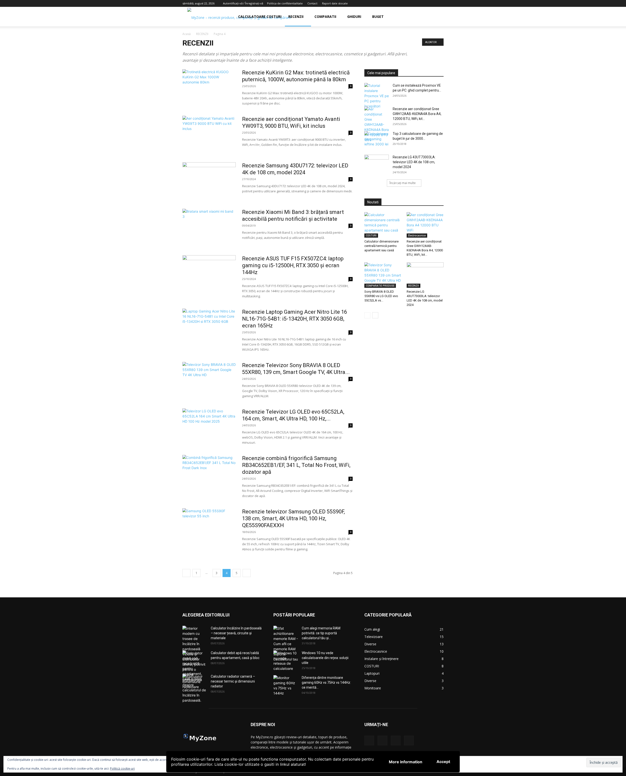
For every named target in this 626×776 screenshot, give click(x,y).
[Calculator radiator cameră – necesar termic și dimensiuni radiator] (194, 682)
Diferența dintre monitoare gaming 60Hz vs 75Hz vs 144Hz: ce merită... (326, 682)
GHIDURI (354, 16)
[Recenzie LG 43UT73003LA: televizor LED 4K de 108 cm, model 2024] (376, 163)
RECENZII (295, 16)
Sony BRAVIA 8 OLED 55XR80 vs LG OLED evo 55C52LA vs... (381, 296)
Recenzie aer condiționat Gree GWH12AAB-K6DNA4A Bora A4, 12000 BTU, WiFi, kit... (417, 114)
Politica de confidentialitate (285, 3)
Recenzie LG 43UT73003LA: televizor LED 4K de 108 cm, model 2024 (414, 162)
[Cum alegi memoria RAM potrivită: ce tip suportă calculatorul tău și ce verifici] (285, 644)
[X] (440, 3)
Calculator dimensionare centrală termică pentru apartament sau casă (381, 246)
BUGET (378, 16)
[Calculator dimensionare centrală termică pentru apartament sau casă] (383, 225)
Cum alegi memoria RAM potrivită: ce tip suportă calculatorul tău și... (321, 633)
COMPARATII (325, 16)
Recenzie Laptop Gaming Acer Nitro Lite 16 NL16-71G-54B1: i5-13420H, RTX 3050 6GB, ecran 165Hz (294, 319)
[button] (438, 17)
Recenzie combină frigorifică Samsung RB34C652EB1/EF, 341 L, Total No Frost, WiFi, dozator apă (296, 465)
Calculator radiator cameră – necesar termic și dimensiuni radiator (233, 681)
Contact (312, 3)
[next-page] (247, 573)
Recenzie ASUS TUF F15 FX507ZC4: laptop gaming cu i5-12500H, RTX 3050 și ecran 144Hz (293, 265)
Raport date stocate (335, 3)
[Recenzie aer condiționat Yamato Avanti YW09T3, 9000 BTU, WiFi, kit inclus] (209, 134)
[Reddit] (432, 3)
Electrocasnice (417, 235)
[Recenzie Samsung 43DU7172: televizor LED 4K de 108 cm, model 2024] (209, 180)
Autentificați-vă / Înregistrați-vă (243, 3)
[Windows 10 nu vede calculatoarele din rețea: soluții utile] (285, 660)
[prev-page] (186, 573)
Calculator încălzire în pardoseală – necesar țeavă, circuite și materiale (236, 633)
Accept (443, 761)
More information (405, 761)
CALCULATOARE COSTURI (259, 16)
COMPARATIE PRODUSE (380, 285)
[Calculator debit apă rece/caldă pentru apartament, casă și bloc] (194, 665)
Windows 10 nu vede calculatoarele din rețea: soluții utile (325, 658)
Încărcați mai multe (403, 183)
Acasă (186, 34)
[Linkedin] (423, 3)
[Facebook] (415, 3)
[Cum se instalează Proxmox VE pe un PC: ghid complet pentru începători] (376, 96)
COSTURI (371, 235)
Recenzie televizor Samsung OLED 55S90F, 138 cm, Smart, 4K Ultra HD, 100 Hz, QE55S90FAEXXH (293, 518)
